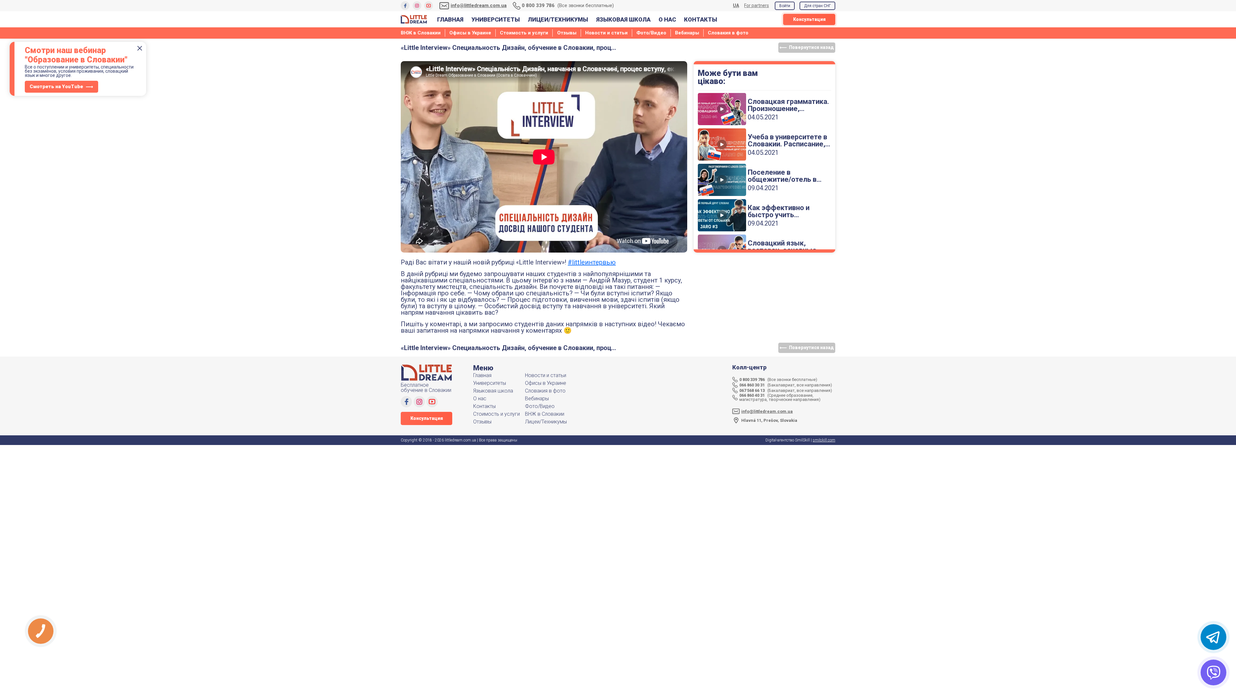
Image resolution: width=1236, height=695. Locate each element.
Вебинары (687, 33)
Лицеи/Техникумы (558, 19)
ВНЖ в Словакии (421, 33)
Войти (784, 6)
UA (736, 5)
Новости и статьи (606, 33)
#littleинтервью (592, 262)
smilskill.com (824, 440)
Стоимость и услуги (524, 33)
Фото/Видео (651, 33)
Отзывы (566, 33)
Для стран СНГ (817, 6)
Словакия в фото (728, 33)
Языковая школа (623, 19)
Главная (450, 19)
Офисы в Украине (470, 33)
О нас (667, 19)
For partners (756, 5)
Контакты (700, 19)
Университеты (496, 19)
